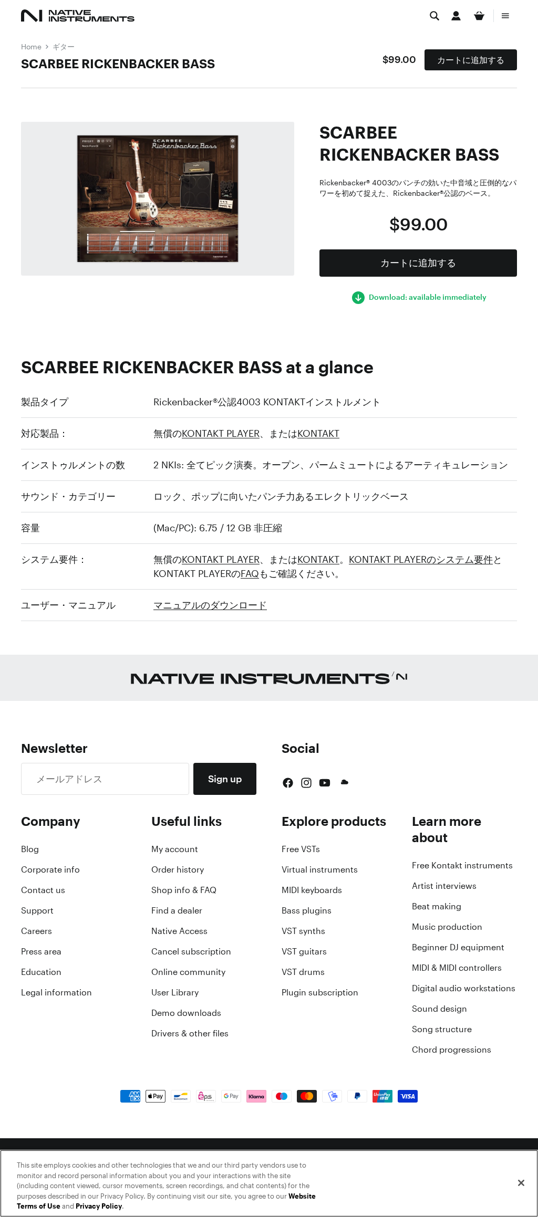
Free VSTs (301, 849)
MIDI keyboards (312, 890)
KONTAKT (318, 433)
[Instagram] (306, 783)
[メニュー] (505, 15)
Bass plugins (307, 910)
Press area (41, 951)
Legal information (56, 992)
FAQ (250, 573)
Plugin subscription (320, 992)
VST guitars (304, 951)
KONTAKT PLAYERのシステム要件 (421, 559)
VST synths (303, 931)
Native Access (179, 931)
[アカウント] (456, 15)
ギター (64, 46)
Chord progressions (451, 1049)
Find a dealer (176, 910)
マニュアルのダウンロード (210, 605)
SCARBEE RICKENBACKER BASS (118, 63)
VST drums (303, 972)
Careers (36, 931)
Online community (188, 972)
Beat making (436, 906)
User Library (175, 992)
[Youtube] (324, 783)
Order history (177, 869)
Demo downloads (186, 1013)
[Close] (521, 1182)
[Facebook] (288, 783)
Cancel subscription (191, 951)
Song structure (442, 1029)
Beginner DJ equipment (458, 947)
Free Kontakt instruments (462, 865)
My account (174, 849)
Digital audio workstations (463, 988)
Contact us (43, 890)
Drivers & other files (190, 1033)
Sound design (439, 1008)
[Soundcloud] (343, 783)
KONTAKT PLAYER (221, 433)
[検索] (434, 15)
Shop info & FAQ (183, 890)
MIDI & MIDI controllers (457, 967)
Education (41, 972)
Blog (30, 849)
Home (31, 46)
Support (37, 910)
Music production (447, 926)
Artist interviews (444, 886)
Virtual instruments (320, 869)
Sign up (225, 778)
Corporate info (50, 869)
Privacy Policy (99, 1206)
